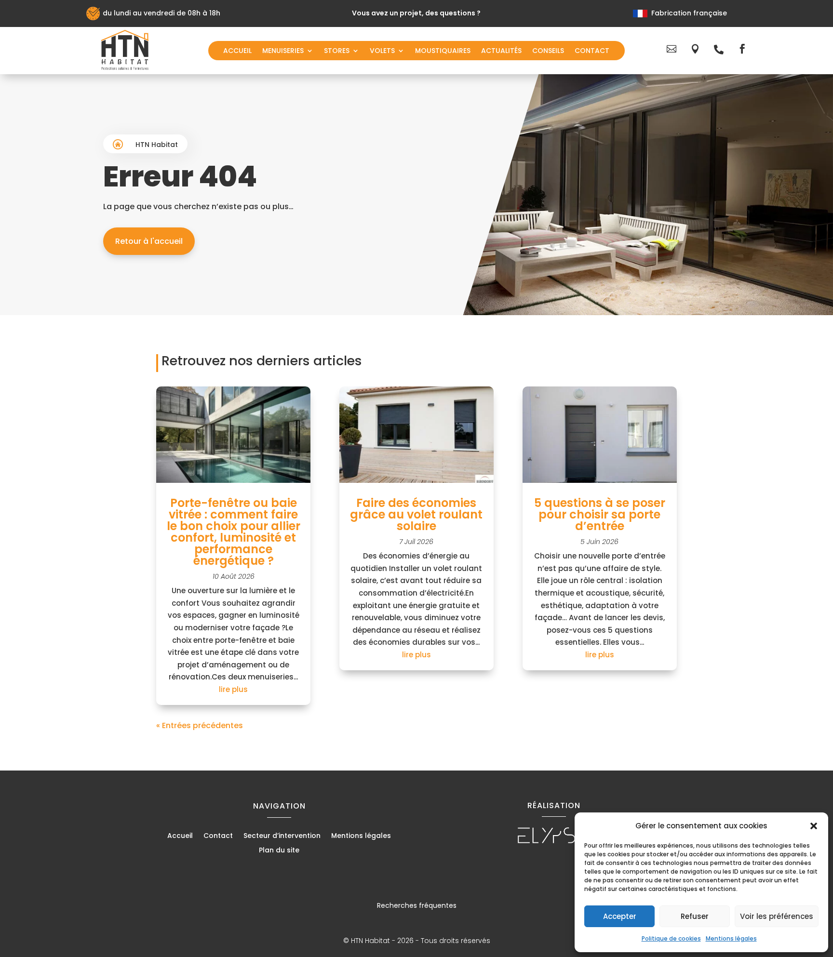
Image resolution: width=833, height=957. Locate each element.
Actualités (501, 51)
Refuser (695, 916)
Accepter (619, 916)
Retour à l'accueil (149, 241)
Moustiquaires (442, 51)
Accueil (237, 51)
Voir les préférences (776, 916)
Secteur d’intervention (282, 836)
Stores (336, 51)
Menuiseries (283, 51)
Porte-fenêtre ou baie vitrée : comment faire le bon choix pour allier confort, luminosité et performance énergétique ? (233, 532)
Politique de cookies (671, 938)
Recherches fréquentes (417, 905)
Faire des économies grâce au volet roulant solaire (416, 514)
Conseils (548, 51)
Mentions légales (731, 938)
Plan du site (279, 851)
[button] (814, 826)
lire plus (233, 689)
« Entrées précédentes (199, 725)
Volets (382, 51)
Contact (592, 51)
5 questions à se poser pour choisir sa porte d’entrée (599, 514)
